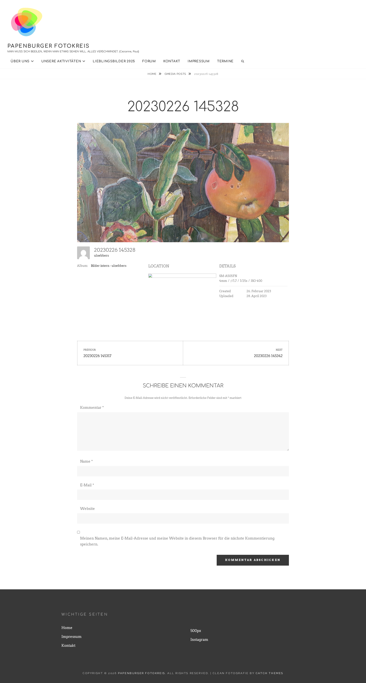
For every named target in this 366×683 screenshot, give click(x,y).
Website (87, 508)
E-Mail (87, 485)
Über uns (20, 61)
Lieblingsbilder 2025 (114, 61)
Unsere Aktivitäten (61, 61)
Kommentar (92, 407)
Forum (149, 61)
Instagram (199, 639)
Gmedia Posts (176, 73)
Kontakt (171, 61)
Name (86, 461)
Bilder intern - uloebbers (108, 265)
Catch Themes (269, 673)
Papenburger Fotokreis (48, 46)
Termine (225, 61)
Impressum (199, 61)
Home (152, 73)
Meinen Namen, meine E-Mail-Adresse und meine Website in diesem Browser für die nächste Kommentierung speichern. (177, 541)
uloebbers (101, 255)
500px (195, 631)
